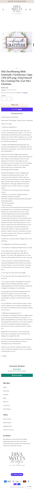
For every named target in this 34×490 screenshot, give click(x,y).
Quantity (3, 95)
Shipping (3, 89)
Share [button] (4, 356)
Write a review (17, 375)
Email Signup (7, 409)
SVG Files (5, 394)
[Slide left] (13, 68)
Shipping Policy (7, 426)
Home (5, 387)
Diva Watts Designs (19, 487)
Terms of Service (8, 430)
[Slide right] (20, 68)
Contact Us (6, 405)
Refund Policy (7, 422)
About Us (5, 402)
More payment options (17, 113)
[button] (3, 9)
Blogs (4, 398)
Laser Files (6, 391)
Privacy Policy (7, 419)
